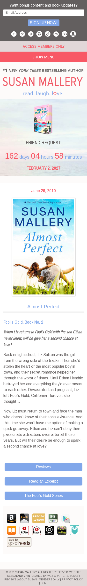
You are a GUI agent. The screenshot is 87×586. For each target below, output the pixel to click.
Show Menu (43, 56)
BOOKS (74, 576)
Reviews (43, 467)
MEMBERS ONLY (49, 579)
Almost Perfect (43, 306)
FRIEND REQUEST (43, 142)
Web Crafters (57, 576)
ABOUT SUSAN (27, 579)
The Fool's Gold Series (43, 496)
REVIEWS (10, 579)
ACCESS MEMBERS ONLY (44, 46)
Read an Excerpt (43, 481)
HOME (44, 583)
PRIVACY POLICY (72, 579)
